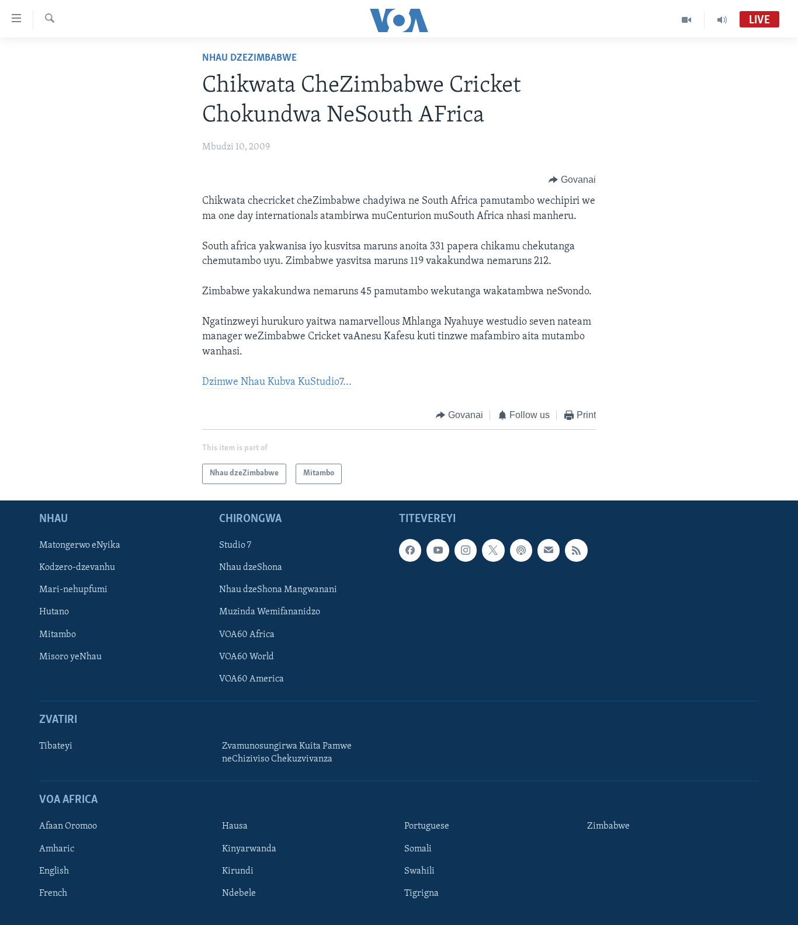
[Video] (687, 20)
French (53, 893)
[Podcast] (521, 550)
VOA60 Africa (247, 634)
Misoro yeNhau (70, 656)
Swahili (419, 870)
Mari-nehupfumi (73, 589)
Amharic (56, 848)
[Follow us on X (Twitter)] (493, 550)
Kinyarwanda (249, 848)
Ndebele (239, 893)
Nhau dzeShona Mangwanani (278, 589)
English (54, 870)
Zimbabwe (608, 826)
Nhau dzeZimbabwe (249, 58)
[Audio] (722, 20)
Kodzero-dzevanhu (77, 567)
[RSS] (576, 550)
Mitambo (57, 634)
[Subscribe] (548, 550)
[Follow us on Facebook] (410, 550)
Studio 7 (235, 545)
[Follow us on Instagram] (465, 550)
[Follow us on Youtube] (437, 550)
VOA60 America (251, 678)
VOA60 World (246, 656)
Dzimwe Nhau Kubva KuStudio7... (277, 382)
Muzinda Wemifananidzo (269, 612)
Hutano (54, 612)
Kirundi (238, 870)
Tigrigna (421, 893)
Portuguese (426, 826)
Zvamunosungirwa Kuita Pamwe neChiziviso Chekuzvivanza (287, 753)
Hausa (235, 826)
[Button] (572, 179)
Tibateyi (55, 746)
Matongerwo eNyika (79, 545)
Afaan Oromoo (68, 826)
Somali (418, 848)
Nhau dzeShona (250, 567)
